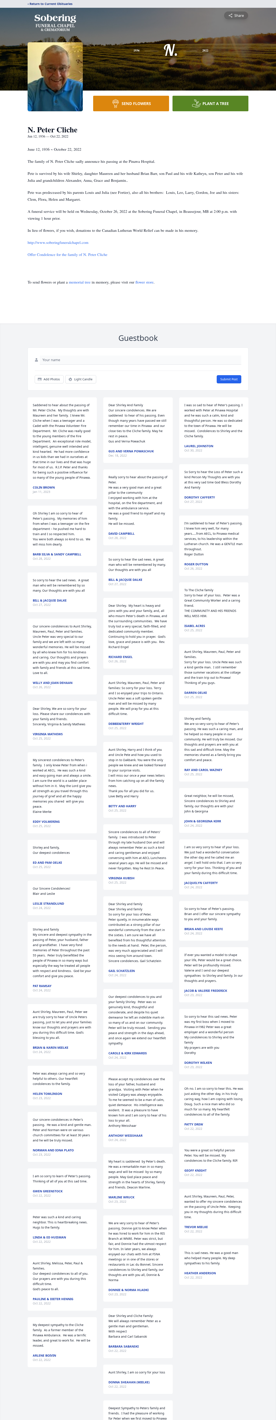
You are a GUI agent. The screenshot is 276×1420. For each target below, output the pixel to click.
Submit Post (229, 379)
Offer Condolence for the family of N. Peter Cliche (67, 254)
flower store (144, 282)
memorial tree (80, 282)
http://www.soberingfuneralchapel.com (58, 242)
